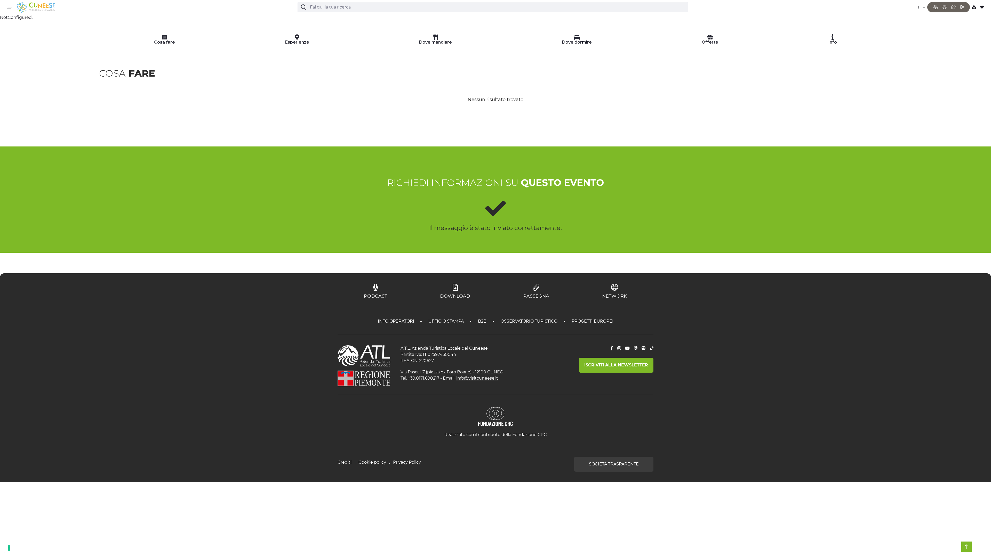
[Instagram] (619, 348)
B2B (482, 321)
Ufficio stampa (446, 321)
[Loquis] (635, 348)
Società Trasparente (614, 464)
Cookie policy (372, 462)
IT (920, 7)
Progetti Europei (592, 321)
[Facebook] (612, 348)
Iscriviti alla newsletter (616, 365)
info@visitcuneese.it (477, 378)
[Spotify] (644, 348)
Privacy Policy (407, 462)
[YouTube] (627, 348)
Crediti (344, 462)
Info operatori (396, 321)
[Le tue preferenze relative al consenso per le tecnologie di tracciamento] (9, 548)
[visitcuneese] (35, 7)
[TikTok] (651, 348)
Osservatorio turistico (529, 321)
